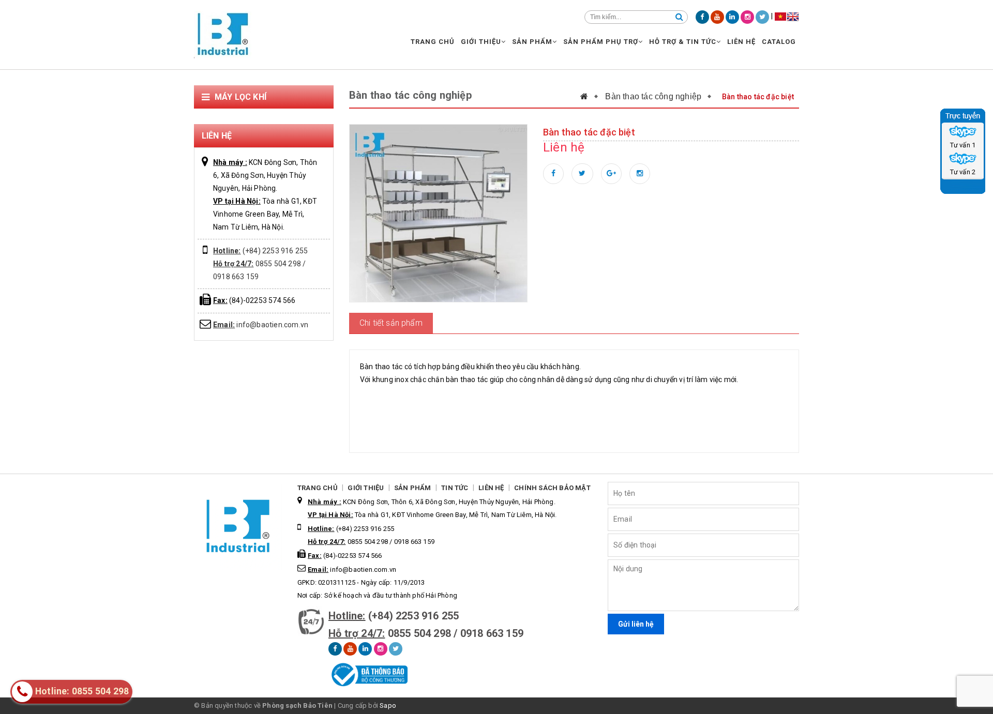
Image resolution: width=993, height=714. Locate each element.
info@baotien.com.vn (260, 325)
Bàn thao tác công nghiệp (653, 96)
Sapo (388, 705)
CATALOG (779, 41)
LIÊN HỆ (741, 41)
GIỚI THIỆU (481, 41)
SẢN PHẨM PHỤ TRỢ (600, 41)
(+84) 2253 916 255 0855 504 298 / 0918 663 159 (260, 264)
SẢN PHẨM (532, 41)
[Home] (589, 96)
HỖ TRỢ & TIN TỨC (682, 41)
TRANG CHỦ (433, 41)
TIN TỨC (454, 488)
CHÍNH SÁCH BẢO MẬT (552, 488)
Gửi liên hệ (636, 624)
